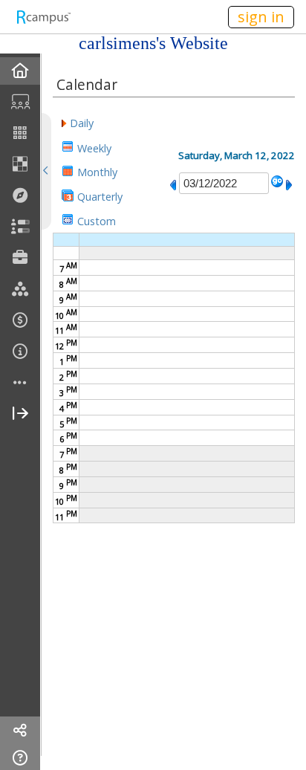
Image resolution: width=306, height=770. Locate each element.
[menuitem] (20, 71)
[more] (20, 383)
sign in (261, 17)
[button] (78, 122)
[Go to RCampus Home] (43, 16)
